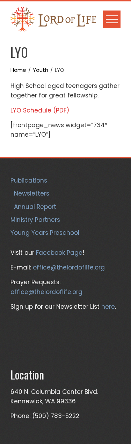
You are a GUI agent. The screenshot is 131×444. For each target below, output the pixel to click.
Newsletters (31, 193)
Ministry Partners (35, 220)
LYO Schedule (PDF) (39, 110)
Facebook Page (59, 252)
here (108, 306)
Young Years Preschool (44, 232)
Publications (28, 180)
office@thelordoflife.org (69, 267)
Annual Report (35, 207)
